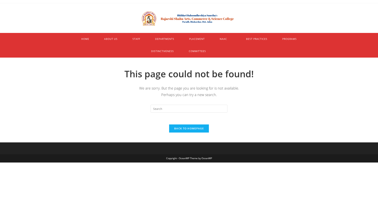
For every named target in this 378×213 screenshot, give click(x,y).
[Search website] (226, 51)
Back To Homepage (189, 128)
